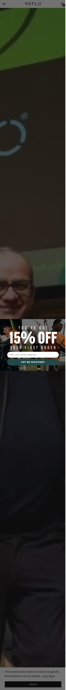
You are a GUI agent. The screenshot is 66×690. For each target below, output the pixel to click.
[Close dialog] (61, 322)
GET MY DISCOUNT (32, 362)
